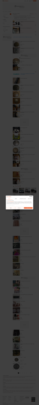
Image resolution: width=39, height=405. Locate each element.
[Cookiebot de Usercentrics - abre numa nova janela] (30, 196)
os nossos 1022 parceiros (11, 201)
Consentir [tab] (9, 198)
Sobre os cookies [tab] (30, 198)
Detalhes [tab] (16, 198)
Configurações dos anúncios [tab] (23, 198)
